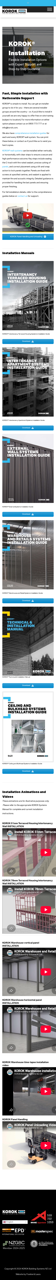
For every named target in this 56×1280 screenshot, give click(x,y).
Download (26, 341)
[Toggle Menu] (49, 9)
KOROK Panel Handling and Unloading (26, 237)
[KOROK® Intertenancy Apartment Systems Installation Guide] (28, 383)
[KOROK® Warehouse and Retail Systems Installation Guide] (28, 556)
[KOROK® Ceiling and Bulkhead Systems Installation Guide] (28, 726)
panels (5, 167)
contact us (22, 196)
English (9, 1222)
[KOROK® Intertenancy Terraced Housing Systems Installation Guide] (28, 297)
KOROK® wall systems (12, 151)
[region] (28, 55)
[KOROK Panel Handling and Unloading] (28, 217)
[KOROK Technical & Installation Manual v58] (28, 641)
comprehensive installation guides (30, 133)
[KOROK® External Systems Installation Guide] (28, 469)
